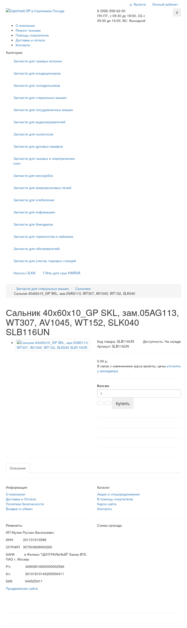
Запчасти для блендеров (33, 224)
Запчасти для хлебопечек (33, 199)
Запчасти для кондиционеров (36, 73)
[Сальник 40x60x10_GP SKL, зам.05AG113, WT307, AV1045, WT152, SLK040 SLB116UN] (53, 345)
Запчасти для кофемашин (34, 211)
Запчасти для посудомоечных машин (43, 109)
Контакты (23, 44)
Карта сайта (106, 503)
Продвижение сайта (22, 588)
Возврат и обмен (19, 508)
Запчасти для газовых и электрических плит (44, 161)
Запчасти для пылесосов (33, 134)
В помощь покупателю (115, 498)
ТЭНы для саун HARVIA (61, 272)
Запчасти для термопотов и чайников (43, 236)
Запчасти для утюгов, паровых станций (44, 260)
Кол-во (103, 385)
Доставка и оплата (30, 40)
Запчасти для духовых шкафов (38, 146)
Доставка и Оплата (21, 498)
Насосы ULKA (24, 272)
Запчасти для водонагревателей (39, 121)
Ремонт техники (28, 30)
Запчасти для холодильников (36, 85)
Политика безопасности (25, 503)
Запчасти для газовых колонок (37, 60)
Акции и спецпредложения (118, 494)
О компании (25, 25)
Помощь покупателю (32, 35)
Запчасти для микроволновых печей (42, 187)
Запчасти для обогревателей (36, 248)
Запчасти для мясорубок (33, 175)
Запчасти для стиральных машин (39, 97)
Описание (18, 468)
